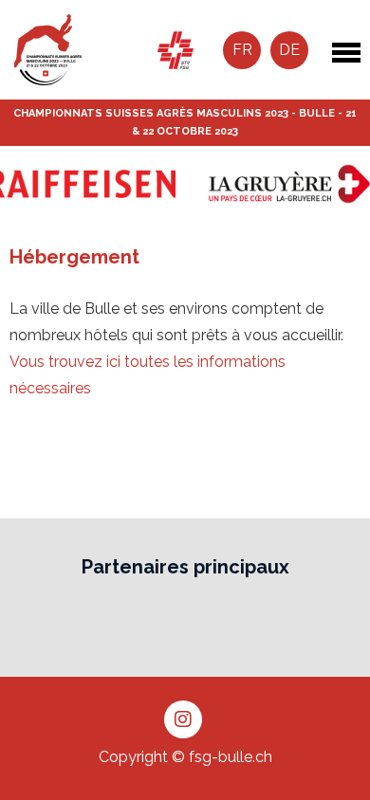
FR (242, 50)
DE (289, 50)
